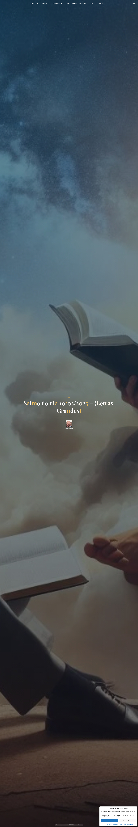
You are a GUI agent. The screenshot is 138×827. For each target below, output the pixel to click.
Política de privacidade (117, 824)
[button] (135, 808)
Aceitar (109, 820)
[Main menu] (134, 3)
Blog (68, 397)
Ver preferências (127, 820)
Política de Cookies (108, 824)
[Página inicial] (56, 825)
